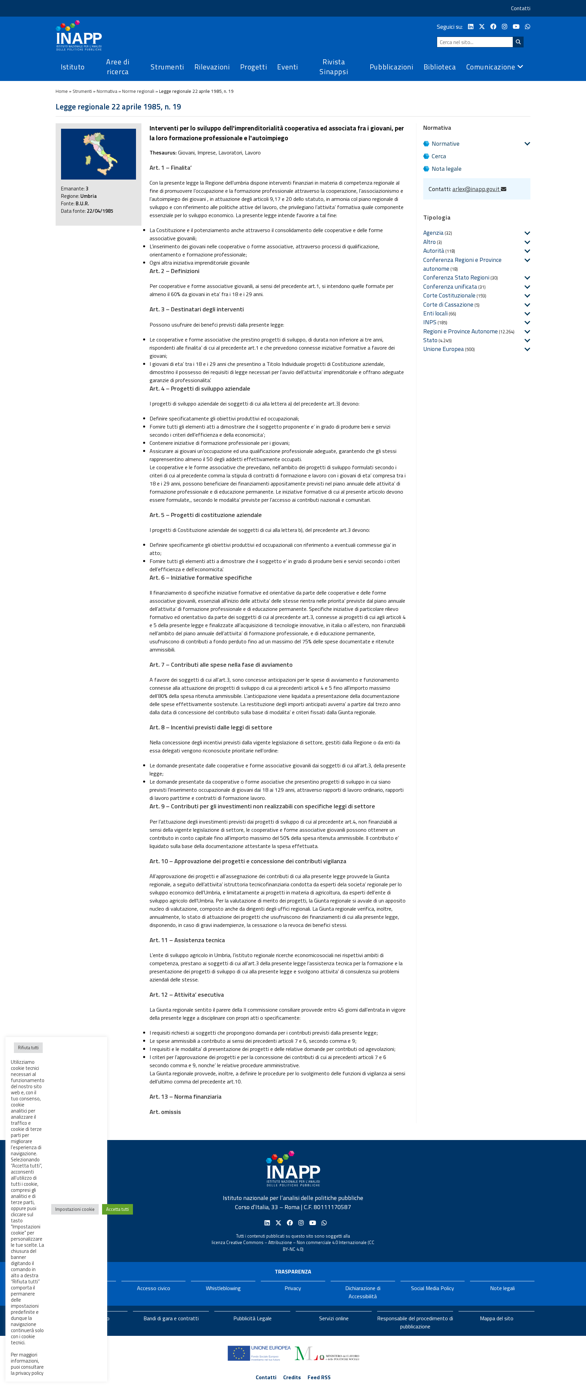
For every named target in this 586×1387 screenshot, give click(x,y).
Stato (430, 340)
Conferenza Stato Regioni (456, 277)
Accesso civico (153, 1288)
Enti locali (435, 313)
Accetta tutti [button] (117, 1209)
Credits (292, 1377)
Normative (446, 143)
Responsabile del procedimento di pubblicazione (415, 1322)
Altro (429, 241)
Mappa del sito (496, 1318)
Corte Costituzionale (449, 295)
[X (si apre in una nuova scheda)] (482, 26)
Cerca (439, 156)
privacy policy (29, 1373)
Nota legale (447, 168)
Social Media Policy (432, 1288)
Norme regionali (138, 91)
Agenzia (433, 232)
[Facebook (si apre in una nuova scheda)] (493, 26)
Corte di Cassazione (448, 304)
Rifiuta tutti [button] (28, 1047)
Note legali (502, 1288)
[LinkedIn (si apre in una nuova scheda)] (470, 26)
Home (62, 91)
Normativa (107, 91)
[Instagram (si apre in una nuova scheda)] (504, 26)
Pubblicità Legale (252, 1318)
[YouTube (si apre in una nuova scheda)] (516, 26)
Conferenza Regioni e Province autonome (462, 264)
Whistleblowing (223, 1288)
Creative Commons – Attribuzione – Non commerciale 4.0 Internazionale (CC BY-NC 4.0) (300, 1246)
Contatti (520, 8)
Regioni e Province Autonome (460, 331)
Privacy (293, 1288)
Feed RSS (319, 1377)
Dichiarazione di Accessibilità (362, 1292)
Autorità (433, 250)
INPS (429, 322)
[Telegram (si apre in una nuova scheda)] (527, 26)
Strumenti (82, 91)
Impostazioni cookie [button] (75, 1209)
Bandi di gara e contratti (171, 1318)
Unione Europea (443, 348)
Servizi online (334, 1318)
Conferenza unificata (450, 286)
